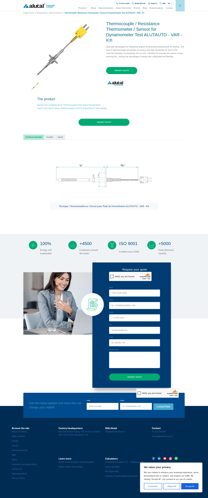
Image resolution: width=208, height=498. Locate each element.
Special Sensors (55, 13)
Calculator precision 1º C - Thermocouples (124, 462)
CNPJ (110, 324)
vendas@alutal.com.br (162, 436)
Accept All (190, 486)
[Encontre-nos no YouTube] (165, 458)
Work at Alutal (18, 436)
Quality (15, 445)
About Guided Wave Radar (71, 466)
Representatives (19, 473)
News (14, 459)
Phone (111, 312)
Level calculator (112, 466)
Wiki (14, 455)
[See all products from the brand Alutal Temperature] (115, 83)
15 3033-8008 (159, 431)
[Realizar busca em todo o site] (180, 5)
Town (111, 337)
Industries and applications (24, 464)
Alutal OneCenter (20, 450)
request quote (122, 70)
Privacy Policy (18, 478)
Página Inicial (28, 13)
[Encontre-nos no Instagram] (170, 458)
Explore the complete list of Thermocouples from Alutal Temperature (68, 105)
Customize (153, 486)
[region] (171, 477)
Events (15, 441)
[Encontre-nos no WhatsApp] (176, 458)
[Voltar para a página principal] (39, 5)
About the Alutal (19, 431)
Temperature (42, 13)
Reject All (172, 486)
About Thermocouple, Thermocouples (76, 462)
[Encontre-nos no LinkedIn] (159, 458)
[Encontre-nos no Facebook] (153, 458)
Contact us (17, 469)
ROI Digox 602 (112, 471)
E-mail (111, 300)
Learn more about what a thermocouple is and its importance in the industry (72, 108)
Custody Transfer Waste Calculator (121, 476)
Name (111, 287)
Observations (114, 349)
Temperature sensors (115, 431)
